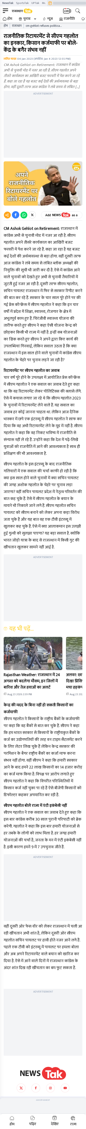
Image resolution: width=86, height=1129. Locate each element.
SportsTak (22, 3)
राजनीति (69, 19)
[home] (43, 1073)
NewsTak (7, 3)
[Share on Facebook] (15, 215)
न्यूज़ (50, 19)
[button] (33, 653)
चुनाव (27, 19)
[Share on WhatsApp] (24, 215)
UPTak (35, 3)
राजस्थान (17, 26)
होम (9, 19)
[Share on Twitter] (32, 215)
